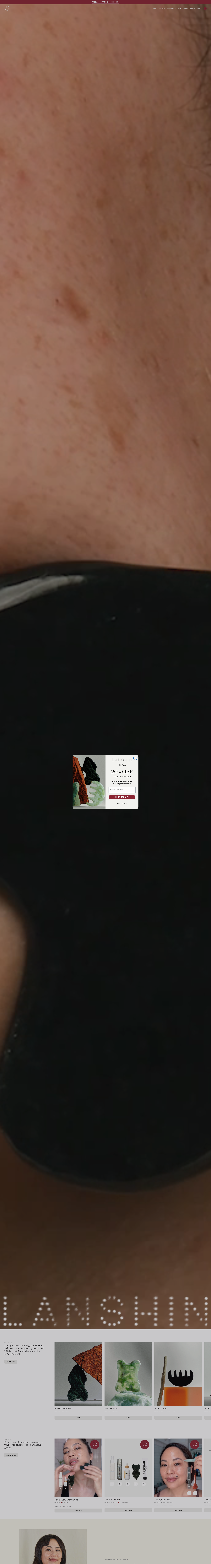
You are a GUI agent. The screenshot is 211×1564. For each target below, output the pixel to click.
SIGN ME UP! (122, 797)
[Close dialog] (135, 758)
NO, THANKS (122, 804)
